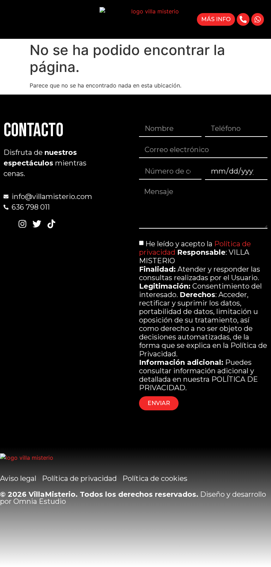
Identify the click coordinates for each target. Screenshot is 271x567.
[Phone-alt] (243, 19)
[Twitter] (36, 223)
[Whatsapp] (257, 19)
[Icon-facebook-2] (8, 223)
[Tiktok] (51, 223)
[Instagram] (22, 223)
